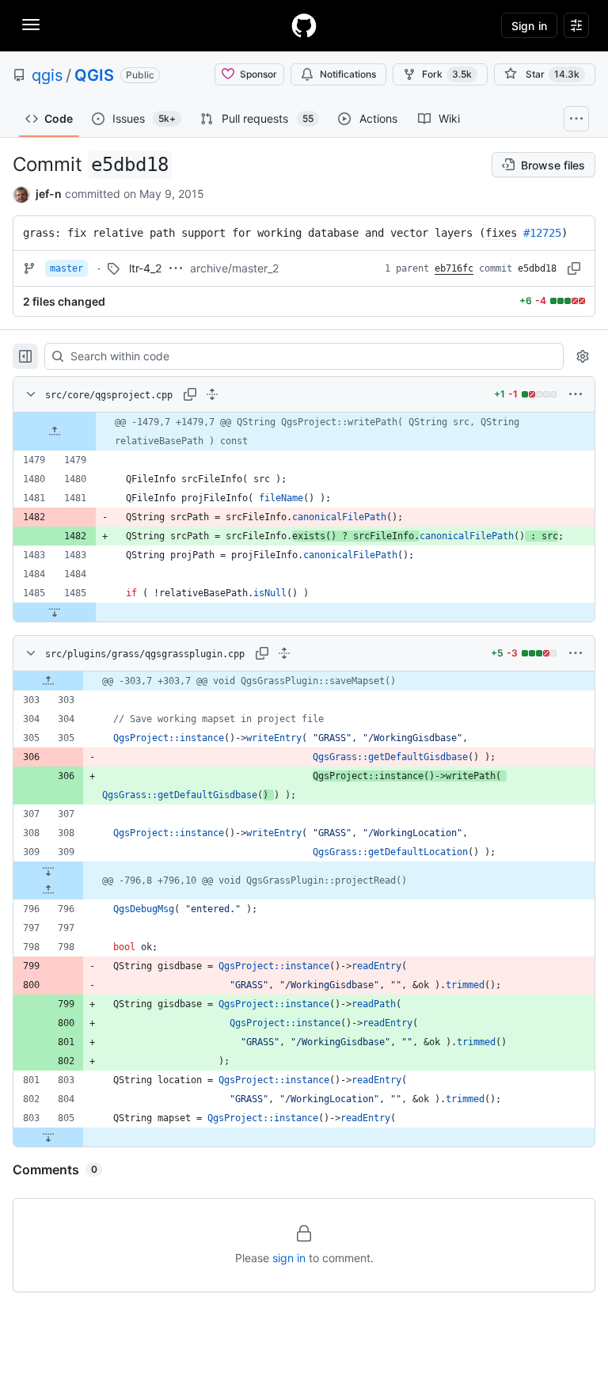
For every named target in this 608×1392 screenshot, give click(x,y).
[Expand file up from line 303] (48, 680)
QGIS (94, 75)
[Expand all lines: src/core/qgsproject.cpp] (212, 394)
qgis (47, 75)
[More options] (575, 394)
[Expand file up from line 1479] (54, 432)
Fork (447, 74)
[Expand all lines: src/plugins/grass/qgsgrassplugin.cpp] (284, 653)
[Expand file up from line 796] (48, 889)
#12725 (542, 232)
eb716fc (454, 268)
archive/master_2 (234, 268)
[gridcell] (304, 432)
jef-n (49, 193)
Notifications (348, 74)
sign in (289, 1258)
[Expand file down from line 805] (48, 1137)
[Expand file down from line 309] (48, 870)
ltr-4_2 (145, 268)
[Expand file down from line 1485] (54, 612)
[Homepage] (304, 25)
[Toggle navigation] (31, 24)
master (66, 268)
